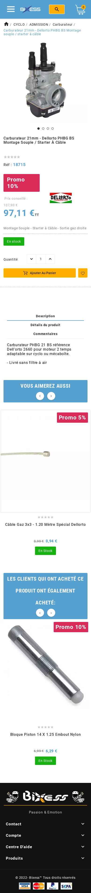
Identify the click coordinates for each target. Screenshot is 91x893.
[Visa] (25, 886)
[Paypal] (52, 886)
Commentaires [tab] (45, 334)
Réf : (8, 165)
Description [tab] (45, 316)
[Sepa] (66, 886)
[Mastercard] (39, 886)
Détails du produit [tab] (45, 325)
